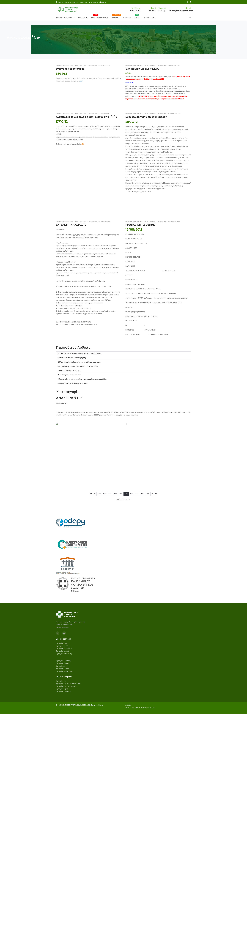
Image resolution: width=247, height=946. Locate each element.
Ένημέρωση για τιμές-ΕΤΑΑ (142, 69)
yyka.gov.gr (129, 82)
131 (120, 494)
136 (147, 494)
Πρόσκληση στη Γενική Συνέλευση (69, 375)
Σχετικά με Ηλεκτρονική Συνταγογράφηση (72, 358)
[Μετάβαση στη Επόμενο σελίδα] (152, 494)
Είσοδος (103, 2)
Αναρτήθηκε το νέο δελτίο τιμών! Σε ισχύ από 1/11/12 (86, 117)
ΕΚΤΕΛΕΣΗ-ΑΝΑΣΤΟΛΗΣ (71, 225)
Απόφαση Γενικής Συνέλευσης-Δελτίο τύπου (73, 383)
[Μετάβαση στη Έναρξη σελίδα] (91, 494)
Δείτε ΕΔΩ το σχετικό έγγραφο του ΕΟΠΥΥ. (139, 192)
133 (131, 494)
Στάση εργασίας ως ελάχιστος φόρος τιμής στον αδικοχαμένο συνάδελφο (82, 379)
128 (104, 494)
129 (110, 494)
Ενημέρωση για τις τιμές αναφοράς (146, 117)
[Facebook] (184, 2)
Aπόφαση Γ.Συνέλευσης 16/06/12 (69, 371)
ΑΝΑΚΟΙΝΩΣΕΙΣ (68, 66)
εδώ (81, 81)
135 (142, 494)
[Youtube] (64, 633)
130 (115, 494)
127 (99, 494)
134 (137, 494)
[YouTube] (187, 2)
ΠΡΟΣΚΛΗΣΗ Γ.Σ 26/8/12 (140, 225)
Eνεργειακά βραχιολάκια (70, 69)
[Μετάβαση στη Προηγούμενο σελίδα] (94, 494)
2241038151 (94, 2)
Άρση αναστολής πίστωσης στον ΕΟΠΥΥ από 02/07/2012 (78, 366)
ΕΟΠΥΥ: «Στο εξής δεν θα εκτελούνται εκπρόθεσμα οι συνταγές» (79, 362)
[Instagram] (190, 2)
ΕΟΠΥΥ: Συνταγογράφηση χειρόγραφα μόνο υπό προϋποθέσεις (79, 354)
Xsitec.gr (100, 705)
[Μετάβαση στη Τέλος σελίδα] (156, 494)
